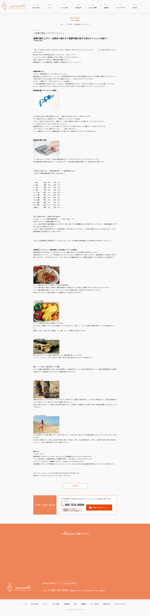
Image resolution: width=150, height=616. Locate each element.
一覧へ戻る (75, 486)
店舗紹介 (83, 604)
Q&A (75, 604)
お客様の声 (67, 604)
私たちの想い (35, 604)
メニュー (45, 604)
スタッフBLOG (94, 604)
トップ (25, 604)
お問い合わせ (106, 604)
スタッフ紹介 (55, 604)
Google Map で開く (69, 583)
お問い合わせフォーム (100, 507)
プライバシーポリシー (121, 604)
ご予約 (134, 6)
